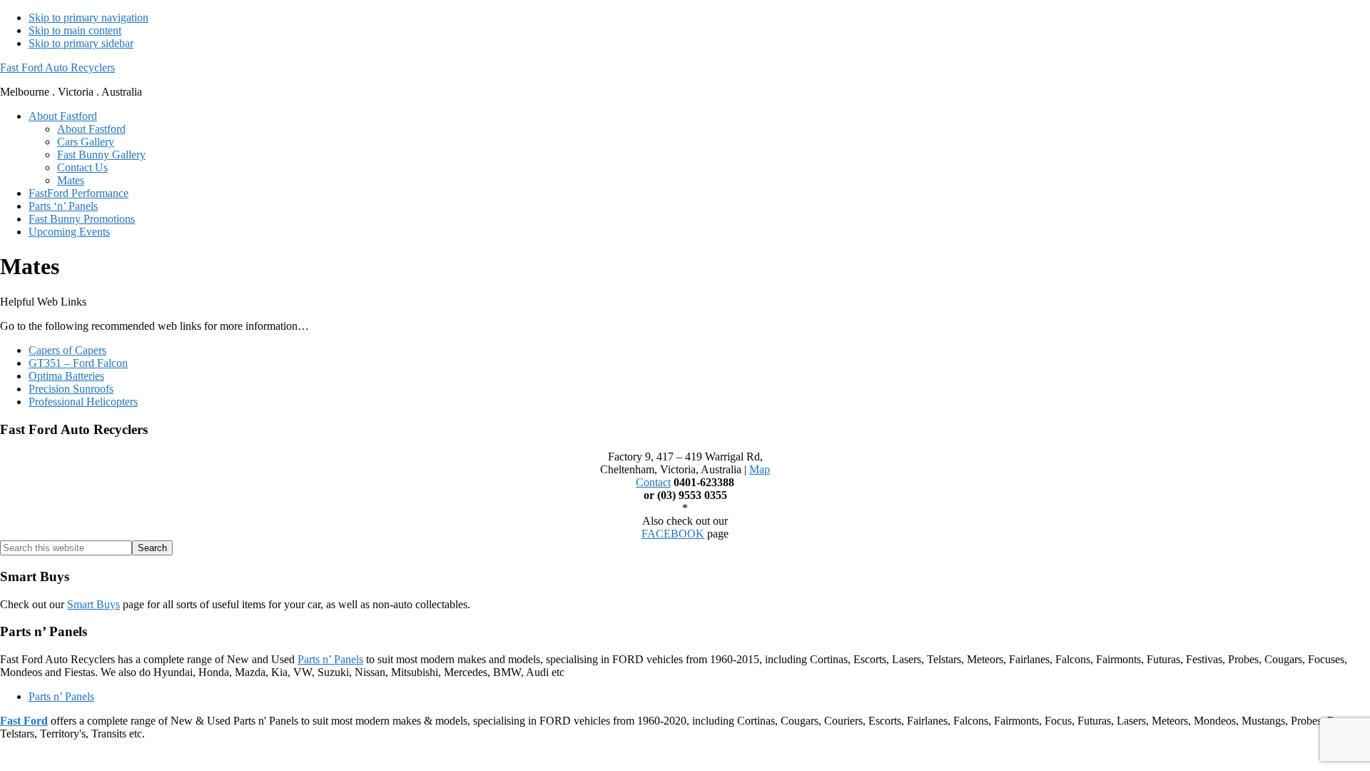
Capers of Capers (67, 350)
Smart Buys (93, 604)
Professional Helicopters (83, 401)
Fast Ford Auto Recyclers (57, 67)
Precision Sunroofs (71, 389)
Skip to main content (75, 30)
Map (759, 469)
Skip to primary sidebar (81, 43)
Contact (653, 482)
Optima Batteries (66, 376)
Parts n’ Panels (330, 659)
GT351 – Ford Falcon (78, 363)
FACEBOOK (672, 534)
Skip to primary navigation (88, 17)
